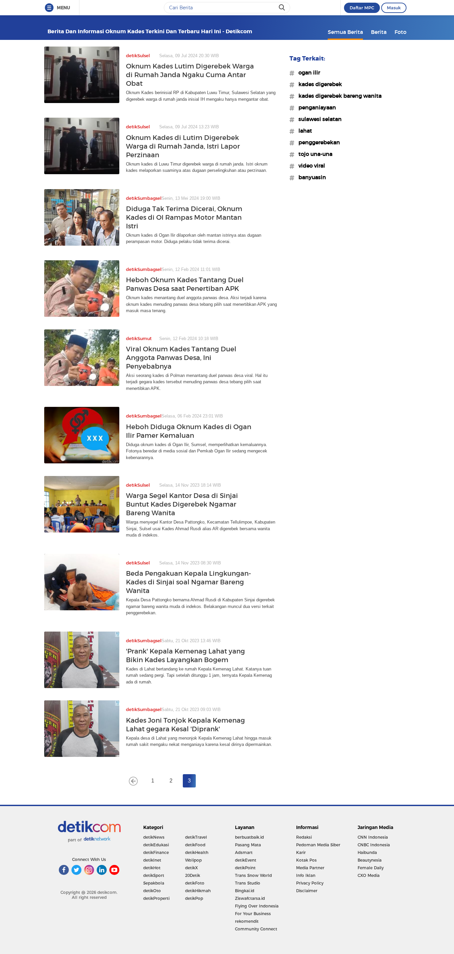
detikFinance (156, 852)
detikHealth (196, 852)
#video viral (309, 165)
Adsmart (244, 852)
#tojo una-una (313, 154)
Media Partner (310, 867)
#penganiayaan (315, 107)
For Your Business (253, 913)
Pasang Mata (248, 844)
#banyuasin (310, 177)
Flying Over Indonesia (257, 905)
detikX (191, 867)
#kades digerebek (318, 84)
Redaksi (304, 837)
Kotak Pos (306, 860)
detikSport (153, 875)
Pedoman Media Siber (318, 844)
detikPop (194, 898)
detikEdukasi (156, 844)
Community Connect (256, 928)
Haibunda (367, 852)
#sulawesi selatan (318, 119)
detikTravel (196, 837)
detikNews (154, 837)
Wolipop (193, 860)
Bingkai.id (244, 890)
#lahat (303, 130)
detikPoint (245, 867)
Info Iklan (305, 875)
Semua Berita (345, 32)
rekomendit (247, 921)
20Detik (192, 875)
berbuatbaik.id (249, 837)
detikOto (152, 890)
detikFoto (194, 883)
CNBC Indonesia (374, 844)
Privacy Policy (309, 883)
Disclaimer (306, 890)
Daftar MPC (362, 7)
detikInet (152, 860)
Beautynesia (370, 860)
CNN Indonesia (373, 837)
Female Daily (371, 867)
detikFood (195, 844)
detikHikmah (198, 890)
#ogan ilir (307, 72)
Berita (379, 32)
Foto (400, 32)
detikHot (152, 867)
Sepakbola (153, 883)
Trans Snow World (253, 875)
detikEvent (245, 860)
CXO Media (369, 875)
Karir (301, 852)
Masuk (394, 7)
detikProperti (156, 898)
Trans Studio (247, 883)
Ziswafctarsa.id (250, 898)
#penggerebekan (317, 142)
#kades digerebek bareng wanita (338, 95)
